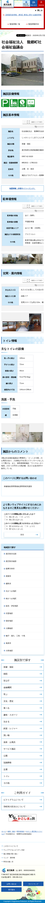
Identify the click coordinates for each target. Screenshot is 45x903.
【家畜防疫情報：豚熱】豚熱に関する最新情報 (23, 15)
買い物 (7, 735)
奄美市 (8, 643)
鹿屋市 (8, 576)
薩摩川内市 (10, 569)
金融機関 (8, 687)
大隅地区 (9, 628)
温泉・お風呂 (10, 742)
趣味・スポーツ (11, 715)
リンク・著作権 (9, 858)
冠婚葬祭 (8, 763)
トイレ (7, 776)
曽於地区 (9, 621)
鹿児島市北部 (11, 554)
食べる (7, 708)
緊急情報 (41, 5)
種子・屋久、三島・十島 (15, 636)
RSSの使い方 (8, 862)
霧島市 (8, 584)
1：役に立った (12, 517)
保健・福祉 (9, 667)
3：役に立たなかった (14, 520)
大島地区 (9, 651)
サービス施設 (10, 749)
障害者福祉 (20, 831)
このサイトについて (11, 846)
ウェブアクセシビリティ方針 (14, 850)
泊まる (7, 722)
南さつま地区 (11, 599)
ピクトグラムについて (14, 800)
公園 (6, 756)
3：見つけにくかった (14, 529)
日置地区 (9, 613)
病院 (6, 674)
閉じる (40, 10)
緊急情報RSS (33, 24)
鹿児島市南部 (11, 561)
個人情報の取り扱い (11, 854)
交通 (6, 769)
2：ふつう (26, 517)
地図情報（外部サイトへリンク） (22, 188)
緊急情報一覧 (15, 24)
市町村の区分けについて (15, 807)
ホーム (4, 831)
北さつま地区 (11, 591)
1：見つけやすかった (14, 526)
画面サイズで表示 (36, 122)
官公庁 (7, 681)
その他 (7, 783)
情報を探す (33, 5)
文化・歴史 (9, 701)
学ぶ (6, 694)
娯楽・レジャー (11, 728)
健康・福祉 (11, 831)
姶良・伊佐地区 (12, 606)
